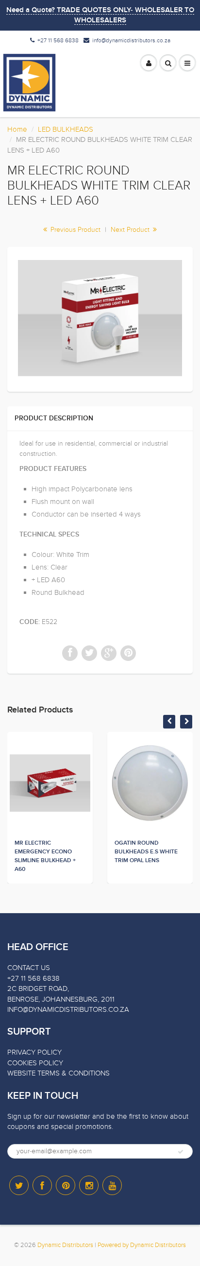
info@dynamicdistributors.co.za (131, 40)
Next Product (131, 229)
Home (17, 129)
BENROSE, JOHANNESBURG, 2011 (61, 999)
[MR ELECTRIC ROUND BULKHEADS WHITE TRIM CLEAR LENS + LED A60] (100, 318)
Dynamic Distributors (65, 1245)
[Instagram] (89, 1185)
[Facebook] (42, 1185)
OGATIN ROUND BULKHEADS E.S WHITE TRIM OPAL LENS (146, 852)
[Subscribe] (180, 1152)
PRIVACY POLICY (34, 1052)
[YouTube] (112, 1185)
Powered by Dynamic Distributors (142, 1245)
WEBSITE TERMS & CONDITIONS (58, 1073)
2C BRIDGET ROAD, (38, 988)
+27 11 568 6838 (58, 40)
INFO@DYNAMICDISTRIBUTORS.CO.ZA (68, 1009)
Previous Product (74, 229)
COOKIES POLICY (35, 1062)
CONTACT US (28, 967)
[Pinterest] (65, 1185)
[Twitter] (19, 1185)
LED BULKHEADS (65, 129)
